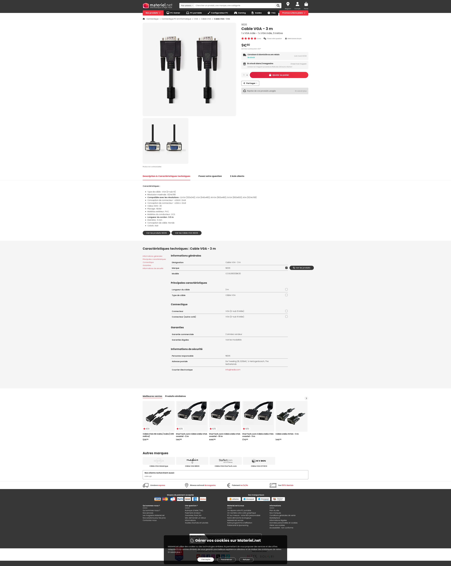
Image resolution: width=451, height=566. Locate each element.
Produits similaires (175, 396)
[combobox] (186, 5)
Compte (297, 9)
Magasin (288, 9)
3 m (227, 289)
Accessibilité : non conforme (281, 528)
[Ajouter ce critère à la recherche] (286, 268)
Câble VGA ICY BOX (259, 466)
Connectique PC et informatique (176, 19)
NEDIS (244, 24)
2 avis (259, 39)
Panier (306, 9)
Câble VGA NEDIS (192, 466)
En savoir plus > (175, 552)
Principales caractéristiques (154, 259)
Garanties (147, 265)
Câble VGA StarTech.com (226, 466)
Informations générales (152, 256)
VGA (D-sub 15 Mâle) (235, 311)
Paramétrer (226, 559)
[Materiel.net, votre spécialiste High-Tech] (157, 5)
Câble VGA (206, 19)
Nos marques (275, 513)
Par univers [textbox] (186, 5)
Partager (251, 83)
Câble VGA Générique (159, 466)
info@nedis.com (233, 369)
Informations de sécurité (153, 268)
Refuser (246, 559)
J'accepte (205, 559)
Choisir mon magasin (299, 64)
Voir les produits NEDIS (156, 233)
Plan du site (274, 510)
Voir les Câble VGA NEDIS (186, 233)
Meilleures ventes (152, 396)
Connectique (152, 19)
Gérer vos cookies (277, 525)
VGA (196, 19)
